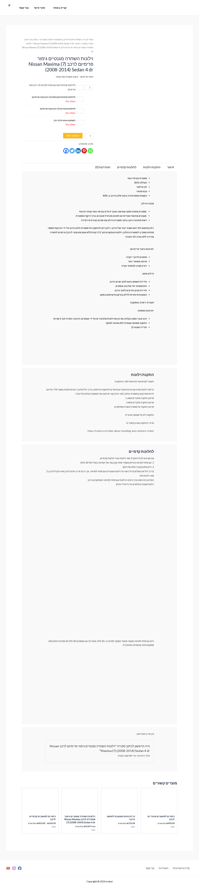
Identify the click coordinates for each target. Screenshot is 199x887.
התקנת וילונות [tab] (151, 167)
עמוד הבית (88, 39)
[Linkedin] (78, 150)
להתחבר (140, 755)
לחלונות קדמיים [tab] (126, 167)
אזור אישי (39, 7)
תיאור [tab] (170, 167)
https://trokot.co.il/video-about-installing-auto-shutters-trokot (121, 430)
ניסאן (78, 43)
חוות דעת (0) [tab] (102, 167)
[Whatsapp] (90, 150)
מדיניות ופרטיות (181, 868)
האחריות (163, 868)
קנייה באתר (60, 7)
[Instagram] (14, 868)
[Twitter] (72, 150)
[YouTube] (8, 868)
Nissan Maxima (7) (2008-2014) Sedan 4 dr (54, 43)
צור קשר (24, 7)
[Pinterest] (84, 150)
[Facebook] (66, 150)
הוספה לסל (72, 135)
